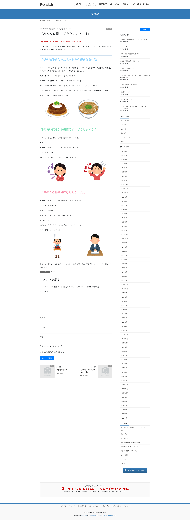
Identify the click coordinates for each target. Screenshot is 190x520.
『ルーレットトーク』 (127, 99)
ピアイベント (125, 120)
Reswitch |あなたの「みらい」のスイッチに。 (134, 429)
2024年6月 (124, 259)
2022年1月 (124, 380)
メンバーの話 (126, 137)
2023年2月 (124, 326)
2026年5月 (124, 163)
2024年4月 (124, 268)
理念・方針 (124, 434)
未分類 (109, 29)
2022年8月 (124, 351)
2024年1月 (124, 280)
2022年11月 (124, 339)
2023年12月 (124, 284)
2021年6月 (124, 409)
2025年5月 (124, 213)
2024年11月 (124, 239)
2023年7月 (124, 305)
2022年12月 (124, 334)
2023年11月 (124, 289)
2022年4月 (124, 368)
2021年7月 (124, 405)
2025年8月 (124, 201)
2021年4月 (124, 418)
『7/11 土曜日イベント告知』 (129, 84)
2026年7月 (124, 155)
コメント (44, 292)
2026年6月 (124, 159)
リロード (123, 129)
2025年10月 (124, 193)
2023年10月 (124, 293)
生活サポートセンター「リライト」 (132, 442)
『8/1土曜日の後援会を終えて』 (130, 54)
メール (43, 327)
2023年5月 (124, 314)
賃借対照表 (124, 438)
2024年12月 (124, 234)
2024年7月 (124, 255)
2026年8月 (124, 151)
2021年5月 (124, 414)
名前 (42, 318)
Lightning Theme (94, 515)
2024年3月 (124, 272)
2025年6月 (124, 209)
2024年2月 (124, 276)
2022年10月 (124, 343)
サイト (42, 337)
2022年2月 (124, 376)
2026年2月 (124, 176)
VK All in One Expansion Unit (108, 515)
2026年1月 (124, 180)
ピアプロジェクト (94, 506)
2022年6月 (124, 359)
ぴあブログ (124, 463)
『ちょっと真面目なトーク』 (129, 68)
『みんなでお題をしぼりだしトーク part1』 (134, 39)
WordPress (84, 515)
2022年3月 (124, 372)
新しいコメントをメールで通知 (53, 346)
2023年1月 (124, 330)
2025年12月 (124, 184)
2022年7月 (124, 355)
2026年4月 (124, 168)
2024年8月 (124, 251)
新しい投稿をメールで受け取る (53, 352)
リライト (123, 125)
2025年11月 (124, 188)
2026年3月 (124, 172)
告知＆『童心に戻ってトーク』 (129, 61)
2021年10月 (124, 393)
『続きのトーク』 (125, 92)
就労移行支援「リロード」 (129, 451)
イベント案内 (125, 455)
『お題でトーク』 (62, 370)
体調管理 (123, 133)
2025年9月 (124, 197)
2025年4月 (124, 218)
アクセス (123, 459)
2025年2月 (124, 226)
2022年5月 (124, 364)
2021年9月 (124, 397)
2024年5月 (124, 264)
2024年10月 (124, 243)
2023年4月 (124, 318)
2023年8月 (124, 301)
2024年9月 (124, 247)
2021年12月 (124, 384)
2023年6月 (124, 309)
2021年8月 (124, 401)
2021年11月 (124, 389)
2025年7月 (124, 205)
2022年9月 (124, 347)
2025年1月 (124, 230)
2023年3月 (124, 322)
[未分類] (47, 369)
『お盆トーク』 (125, 46)
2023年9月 (124, 297)
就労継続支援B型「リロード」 (130, 446)
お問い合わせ (117, 506)
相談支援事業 (82, 506)
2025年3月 (124, 222)
